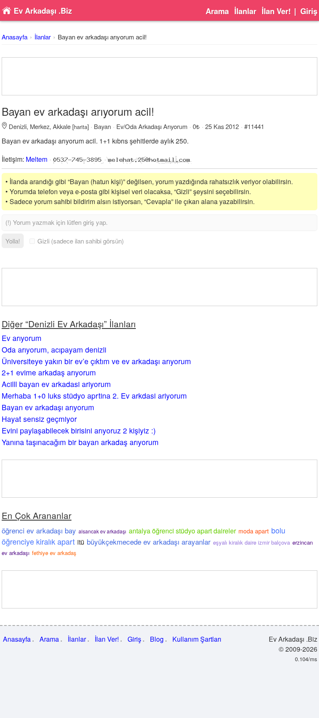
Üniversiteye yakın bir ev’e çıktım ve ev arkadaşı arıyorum (96, 361)
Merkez (39, 126)
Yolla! (12, 240)
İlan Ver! (276, 11)
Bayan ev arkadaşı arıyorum (48, 407)
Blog (157, 639)
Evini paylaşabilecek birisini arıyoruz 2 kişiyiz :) (79, 430)
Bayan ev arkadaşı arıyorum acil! (102, 36)
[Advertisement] (159, 76)
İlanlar (245, 11)
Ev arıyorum (22, 338)
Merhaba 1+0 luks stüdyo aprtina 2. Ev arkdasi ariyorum (94, 395)
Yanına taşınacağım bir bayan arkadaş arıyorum (80, 442)
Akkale (62, 126)
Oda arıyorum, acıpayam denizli (54, 349)
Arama (217, 11)
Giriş (308, 11)
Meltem (36, 159)
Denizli (18, 126)
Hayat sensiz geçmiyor (39, 419)
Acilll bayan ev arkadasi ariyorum (56, 384)
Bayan (102, 126)
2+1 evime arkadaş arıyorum (49, 372)
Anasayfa (14, 36)
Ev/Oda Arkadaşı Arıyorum (151, 126)
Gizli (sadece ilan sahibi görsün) (80, 240)
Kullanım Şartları (196, 639)
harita (80, 127)
